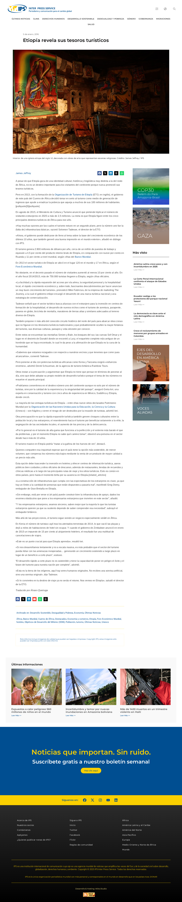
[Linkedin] (115, 800)
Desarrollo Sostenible (81, 19)
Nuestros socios (25, 825)
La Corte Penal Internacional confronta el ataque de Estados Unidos (150, 281)
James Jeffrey (23, 173)
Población (70, 622)
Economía (79, 613)
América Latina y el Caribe (136, 825)
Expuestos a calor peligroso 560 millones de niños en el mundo (31, 710)
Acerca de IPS (24, 820)
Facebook (75, 835)
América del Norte (132, 830)
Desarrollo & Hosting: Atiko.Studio (91, 889)
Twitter (73, 830)
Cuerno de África (46, 619)
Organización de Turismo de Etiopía (73, 194)
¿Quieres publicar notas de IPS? (34, 840)
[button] (174, 9)
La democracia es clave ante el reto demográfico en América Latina (150, 316)
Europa (126, 840)
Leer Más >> (139, 270)
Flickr (73, 840)
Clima (36, 19)
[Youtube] (108, 800)
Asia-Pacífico (129, 835)
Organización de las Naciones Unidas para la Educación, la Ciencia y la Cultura (73, 407)
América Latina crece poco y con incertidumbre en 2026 (150, 265)
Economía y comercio (78, 619)
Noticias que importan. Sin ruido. (91, 752)
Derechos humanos (53, 19)
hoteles (20, 622)
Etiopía (92, 619)
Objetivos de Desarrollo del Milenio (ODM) (45, 622)
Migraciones (163, 19)
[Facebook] (84, 800)
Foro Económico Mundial (29, 266)
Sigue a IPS (76, 820)
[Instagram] (100, 800)
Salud (91, 24)
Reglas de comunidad (81, 844)
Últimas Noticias (21, 19)
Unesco (105, 622)
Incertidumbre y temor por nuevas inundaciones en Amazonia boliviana (89, 710)
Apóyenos (22, 835)
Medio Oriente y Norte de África (139, 844)
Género (131, 19)
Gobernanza (146, 19)
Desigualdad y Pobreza (110, 19)
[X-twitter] (92, 800)
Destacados (61, 619)
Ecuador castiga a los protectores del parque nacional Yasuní (150, 299)
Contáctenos (24, 830)
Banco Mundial (82, 257)
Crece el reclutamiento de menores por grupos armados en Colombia (151, 333)
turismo (80, 622)
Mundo (126, 849)
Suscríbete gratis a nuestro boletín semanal (91, 761)
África (19, 619)
